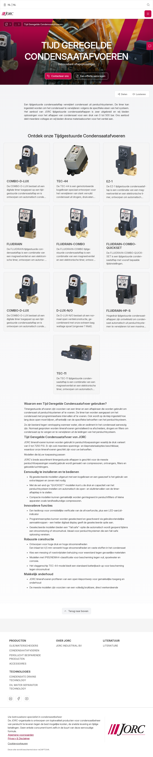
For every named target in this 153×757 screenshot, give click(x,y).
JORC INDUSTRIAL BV (69, 645)
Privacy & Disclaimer (19, 738)
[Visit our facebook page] (19, 698)
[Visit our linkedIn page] (10, 698)
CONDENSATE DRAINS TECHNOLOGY (22, 678)
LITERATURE (110, 645)
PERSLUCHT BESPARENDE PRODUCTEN (25, 657)
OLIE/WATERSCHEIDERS (23, 645)
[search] (148, 4)
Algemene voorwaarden (21, 734)
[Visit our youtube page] (27, 698)
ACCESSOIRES (17, 663)
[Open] (147, 13)
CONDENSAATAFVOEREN (24, 650)
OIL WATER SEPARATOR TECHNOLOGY (23, 687)
